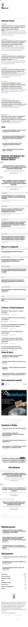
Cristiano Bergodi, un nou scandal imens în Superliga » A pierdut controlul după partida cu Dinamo (13, 57)
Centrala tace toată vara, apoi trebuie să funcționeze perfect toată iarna (12, 356)
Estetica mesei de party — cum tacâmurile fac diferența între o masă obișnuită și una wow (14, 374)
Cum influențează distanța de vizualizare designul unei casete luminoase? (12, 260)
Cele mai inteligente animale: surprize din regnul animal (13, 568)
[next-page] (2, 303)
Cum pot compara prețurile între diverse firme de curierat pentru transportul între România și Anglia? (14, 270)
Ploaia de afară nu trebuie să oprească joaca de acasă (13, 362)
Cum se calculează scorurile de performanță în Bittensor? (13, 290)
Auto (3, 248)
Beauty (3, 296)
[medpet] (3, 4)
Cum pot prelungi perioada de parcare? (12, 251)
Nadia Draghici (4, 321)
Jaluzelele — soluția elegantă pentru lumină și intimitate (14, 368)
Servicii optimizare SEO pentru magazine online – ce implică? (13, 150)
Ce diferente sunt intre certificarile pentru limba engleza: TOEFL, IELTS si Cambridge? (12, 340)
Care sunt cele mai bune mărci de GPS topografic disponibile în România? (12, 144)
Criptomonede (24, 422)
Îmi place (25, 384)
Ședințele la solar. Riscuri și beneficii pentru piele (13, 299)
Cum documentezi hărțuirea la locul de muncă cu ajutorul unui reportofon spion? (14, 131)
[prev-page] (0, 303)
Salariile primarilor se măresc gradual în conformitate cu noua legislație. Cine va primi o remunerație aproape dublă (14, 167)
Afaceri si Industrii (6, 257)
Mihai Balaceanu (5, 314)
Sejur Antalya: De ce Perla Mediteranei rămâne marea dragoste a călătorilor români (14, 447)
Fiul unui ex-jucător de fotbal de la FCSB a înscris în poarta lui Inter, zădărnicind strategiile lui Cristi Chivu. (13, 71)
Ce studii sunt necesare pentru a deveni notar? (14, 556)
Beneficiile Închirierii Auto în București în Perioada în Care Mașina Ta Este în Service (13, 280)
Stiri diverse (4, 24)
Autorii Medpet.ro (14, 173)
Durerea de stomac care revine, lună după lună (14, 428)
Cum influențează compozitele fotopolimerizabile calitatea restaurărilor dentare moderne (13, 434)
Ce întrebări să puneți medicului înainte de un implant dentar (14, 441)
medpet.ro (18, 619)
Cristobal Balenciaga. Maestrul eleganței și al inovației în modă (14, 562)
